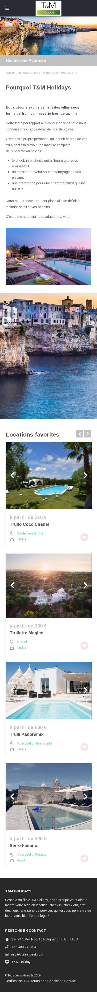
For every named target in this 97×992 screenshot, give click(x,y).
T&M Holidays (21, 962)
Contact (70, 981)
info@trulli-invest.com (27, 954)
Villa (20, 860)
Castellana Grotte (30, 533)
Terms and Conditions (46, 981)
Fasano (41, 854)
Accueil (10, 72)
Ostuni (22, 642)
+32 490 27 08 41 (24, 947)
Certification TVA (17, 981)
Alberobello (25, 743)
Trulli (20, 539)
